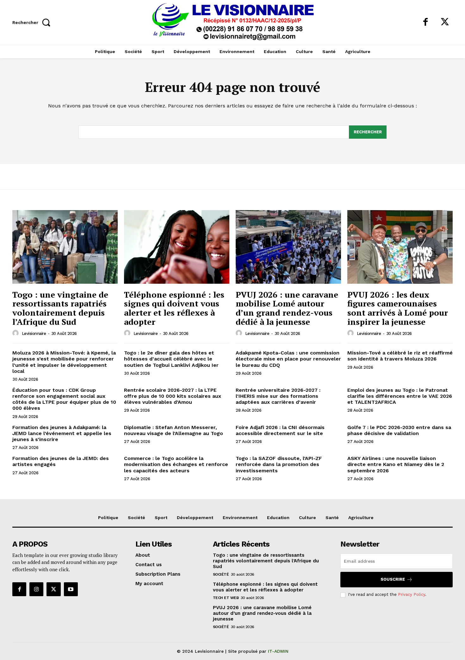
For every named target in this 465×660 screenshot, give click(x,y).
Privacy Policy (411, 594)
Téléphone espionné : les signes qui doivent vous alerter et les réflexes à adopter (174, 308)
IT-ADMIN (278, 651)
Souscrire (393, 579)
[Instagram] (36, 589)
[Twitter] (445, 22)
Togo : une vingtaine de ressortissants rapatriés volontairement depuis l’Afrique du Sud (60, 308)
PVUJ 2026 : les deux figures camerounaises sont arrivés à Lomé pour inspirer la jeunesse (397, 308)
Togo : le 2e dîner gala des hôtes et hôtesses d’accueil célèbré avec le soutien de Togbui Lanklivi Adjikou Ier (171, 359)
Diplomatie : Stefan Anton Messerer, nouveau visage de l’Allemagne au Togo (173, 430)
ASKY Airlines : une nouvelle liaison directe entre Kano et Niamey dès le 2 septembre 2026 (395, 464)
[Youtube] (71, 589)
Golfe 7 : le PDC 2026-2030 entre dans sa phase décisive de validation (399, 430)
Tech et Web (226, 598)
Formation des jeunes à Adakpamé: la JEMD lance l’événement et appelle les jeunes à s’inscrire (61, 433)
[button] (33, 22)
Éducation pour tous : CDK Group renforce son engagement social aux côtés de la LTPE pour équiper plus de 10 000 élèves (64, 399)
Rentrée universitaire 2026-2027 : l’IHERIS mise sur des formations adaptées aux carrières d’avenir (278, 396)
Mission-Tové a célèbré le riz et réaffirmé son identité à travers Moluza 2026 (400, 356)
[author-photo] (16, 333)
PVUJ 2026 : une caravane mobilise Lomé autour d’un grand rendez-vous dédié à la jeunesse (287, 308)
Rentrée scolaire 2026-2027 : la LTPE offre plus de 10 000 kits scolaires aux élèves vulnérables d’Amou (172, 396)
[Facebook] (425, 22)
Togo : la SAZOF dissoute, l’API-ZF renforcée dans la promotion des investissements (279, 464)
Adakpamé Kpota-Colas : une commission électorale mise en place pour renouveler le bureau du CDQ (288, 359)
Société (221, 574)
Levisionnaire (34, 333)
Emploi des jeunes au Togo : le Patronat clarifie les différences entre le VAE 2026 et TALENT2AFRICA (399, 396)
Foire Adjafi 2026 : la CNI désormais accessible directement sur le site (280, 430)
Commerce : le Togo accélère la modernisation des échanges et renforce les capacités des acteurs (176, 464)
